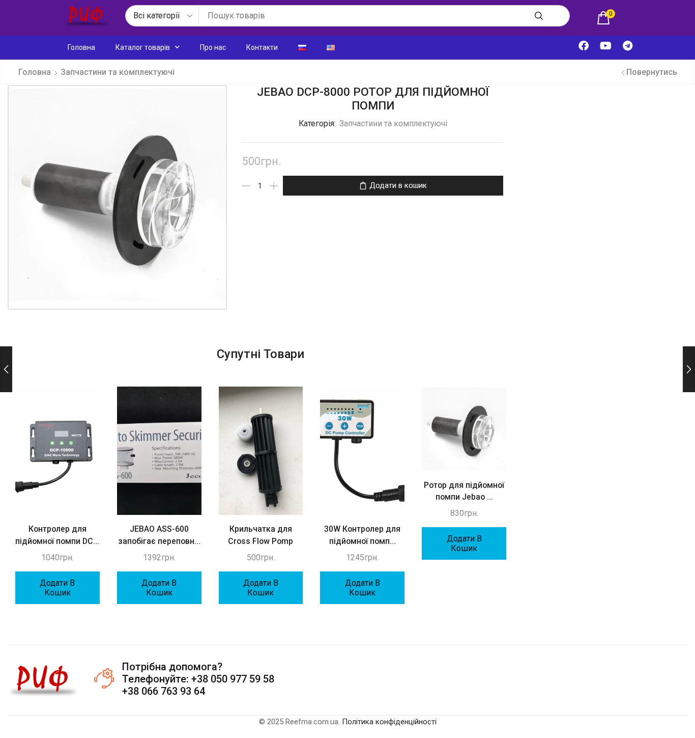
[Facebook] (583, 46)
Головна (81, 47)
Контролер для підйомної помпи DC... (57, 535)
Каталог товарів (142, 47)
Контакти (262, 47)
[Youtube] (605, 46)
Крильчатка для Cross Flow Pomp (260, 535)
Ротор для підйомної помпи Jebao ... (464, 491)
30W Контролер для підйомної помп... (362, 535)
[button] (606, 18)
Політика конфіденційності (389, 721)
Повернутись (651, 72)
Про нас (213, 47)
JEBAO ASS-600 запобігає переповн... (159, 535)
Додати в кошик (398, 185)
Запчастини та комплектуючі (118, 72)
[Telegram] (627, 46)
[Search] (538, 16)
